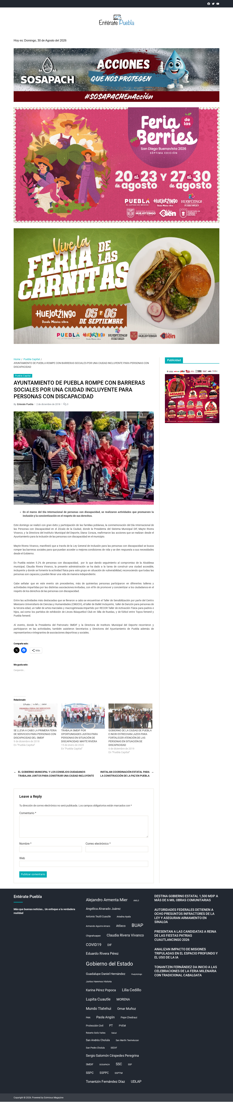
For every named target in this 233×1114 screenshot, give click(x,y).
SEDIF (114, 1047)
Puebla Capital (23, 375)
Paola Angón (105, 1017)
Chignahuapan (93, 935)
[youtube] (217, 3)
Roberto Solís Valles (95, 1033)
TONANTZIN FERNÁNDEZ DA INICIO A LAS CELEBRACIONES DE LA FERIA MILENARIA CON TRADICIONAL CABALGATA (185, 971)
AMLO (136, 900)
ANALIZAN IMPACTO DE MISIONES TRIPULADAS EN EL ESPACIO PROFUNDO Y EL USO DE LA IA (186, 953)
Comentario (27, 813)
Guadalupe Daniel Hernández (105, 974)
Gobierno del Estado (109, 964)
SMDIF (89, 1064)
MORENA (123, 999)
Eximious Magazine (53, 1097)
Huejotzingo (136, 974)
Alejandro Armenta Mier (106, 899)
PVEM (122, 1025)
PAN (88, 1017)
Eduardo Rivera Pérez (102, 953)
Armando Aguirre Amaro (98, 926)
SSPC (90, 1073)
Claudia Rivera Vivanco (125, 935)
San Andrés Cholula (98, 1040)
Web (22, 858)
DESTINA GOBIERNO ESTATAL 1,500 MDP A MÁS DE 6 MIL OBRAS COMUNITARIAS (186, 898)
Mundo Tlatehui (98, 1008)
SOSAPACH (104, 1064)
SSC (119, 1064)
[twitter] (213, 3)
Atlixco (121, 926)
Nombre (25, 843)
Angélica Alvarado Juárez (103, 908)
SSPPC (104, 1073)
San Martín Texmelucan (127, 1040)
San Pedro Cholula (95, 1047)
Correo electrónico (98, 843)
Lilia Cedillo (131, 990)
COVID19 (93, 944)
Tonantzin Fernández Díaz (105, 1081)
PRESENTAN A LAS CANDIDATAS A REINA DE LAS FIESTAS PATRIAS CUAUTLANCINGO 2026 (185, 936)
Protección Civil (94, 1025)
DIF (109, 945)
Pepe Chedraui (129, 1017)
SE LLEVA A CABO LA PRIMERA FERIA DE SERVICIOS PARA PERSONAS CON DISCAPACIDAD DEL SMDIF (35, 734)
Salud (113, 1033)
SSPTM (119, 1073)
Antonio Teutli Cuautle (98, 916)
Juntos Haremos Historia (99, 981)
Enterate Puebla (25, 404)
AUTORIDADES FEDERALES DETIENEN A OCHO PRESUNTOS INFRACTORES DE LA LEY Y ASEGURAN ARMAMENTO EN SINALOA (184, 916)
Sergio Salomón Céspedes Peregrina (112, 1055)
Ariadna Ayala (124, 916)
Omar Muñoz (126, 1009)
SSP (130, 1064)
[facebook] (208, 3)
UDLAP (136, 1081)
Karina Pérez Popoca (101, 990)
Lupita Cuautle (98, 999)
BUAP (137, 925)
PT (111, 1025)
